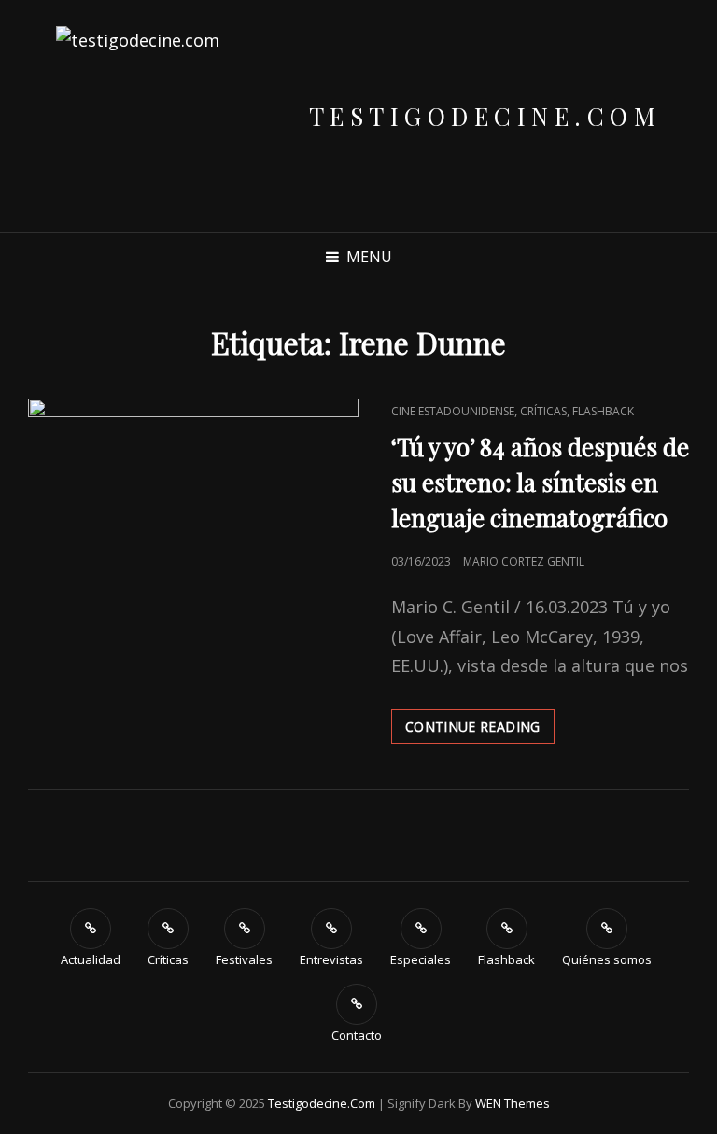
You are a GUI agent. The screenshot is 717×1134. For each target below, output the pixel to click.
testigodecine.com (485, 116)
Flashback (603, 411)
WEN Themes (512, 1103)
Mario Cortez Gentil (523, 561)
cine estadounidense (452, 411)
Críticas (543, 411)
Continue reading (480, 730)
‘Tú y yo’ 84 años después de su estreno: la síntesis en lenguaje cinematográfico (540, 482)
